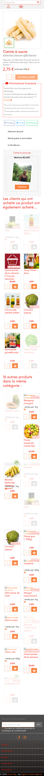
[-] (11, 248)
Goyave (28, 467)
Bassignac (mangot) (29, 402)
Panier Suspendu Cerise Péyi (29, 443)
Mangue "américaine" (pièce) (30, 627)
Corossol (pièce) (28, 311)
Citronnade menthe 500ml (12, 311)
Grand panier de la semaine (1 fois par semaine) (12, 274)
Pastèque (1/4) (12, 683)
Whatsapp (32, 123)
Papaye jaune (12, 410)
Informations (6, 769)
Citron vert (10, 652)
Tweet (20, 123)
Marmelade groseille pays (11, 351)
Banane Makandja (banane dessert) (10, 484)
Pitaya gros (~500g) (29, 538)
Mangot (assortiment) (30, 594)
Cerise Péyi (11, 774)
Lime (7, 230)
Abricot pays (11, 620)
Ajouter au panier (26, 77)
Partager (9, 123)
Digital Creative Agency (31, 774)
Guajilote (28, 563)
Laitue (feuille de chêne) (30, 351)
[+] (11, 245)
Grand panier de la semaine (31, 655)
